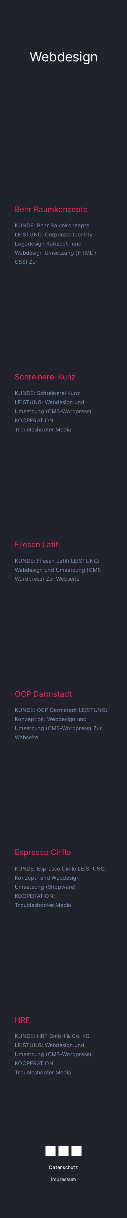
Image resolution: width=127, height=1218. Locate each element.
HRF (22, 1019)
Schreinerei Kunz (45, 376)
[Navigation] (115, 13)
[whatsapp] (50, 1151)
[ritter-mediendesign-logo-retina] (39, 10)
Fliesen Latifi (37, 544)
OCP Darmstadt (43, 693)
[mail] (63, 1151)
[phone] (76, 1151)
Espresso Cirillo (43, 852)
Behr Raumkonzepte (51, 209)
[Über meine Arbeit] (100, 13)
